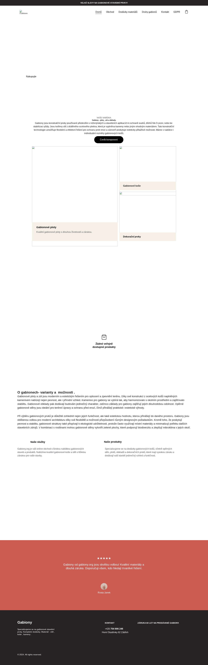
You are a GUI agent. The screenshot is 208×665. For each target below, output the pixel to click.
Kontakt (165, 12)
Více (60, 76)
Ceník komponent (109, 139)
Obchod (110, 12)
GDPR (176, 12)
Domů (99, 12)
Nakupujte (31, 76)
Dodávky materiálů (128, 12)
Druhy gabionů (149, 12)
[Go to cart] (186, 12)
